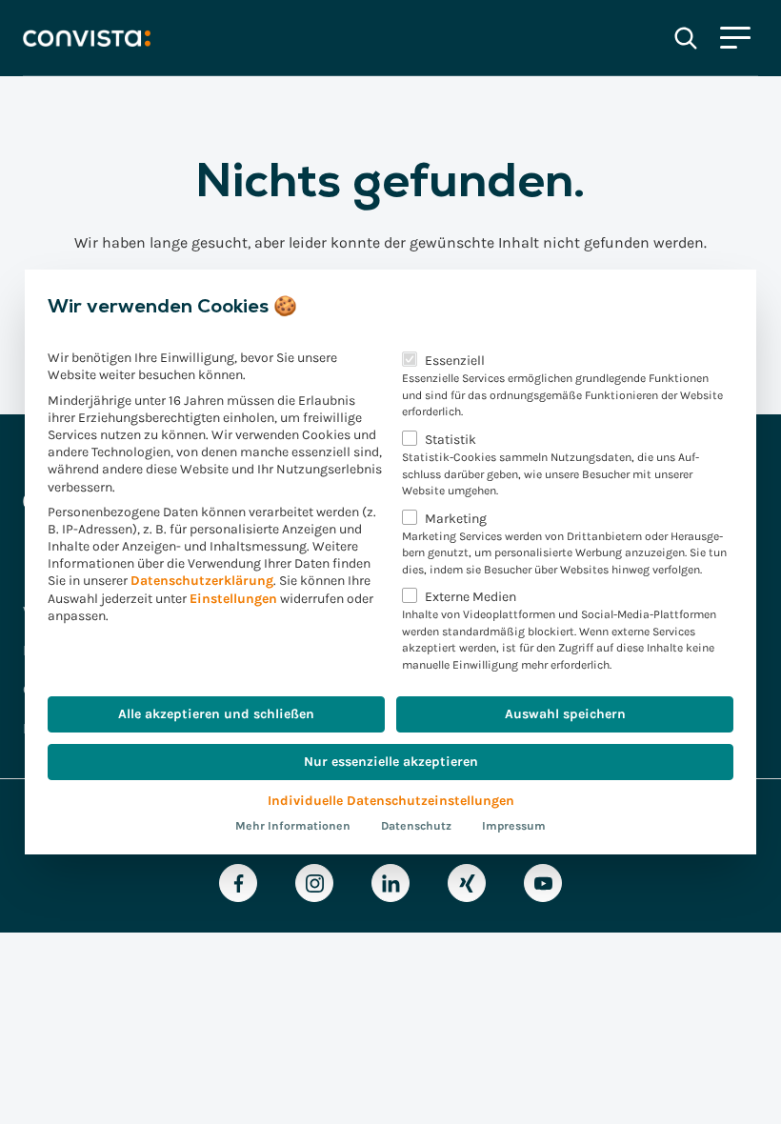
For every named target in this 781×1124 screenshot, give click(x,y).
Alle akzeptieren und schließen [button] (216, 714)
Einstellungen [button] (233, 599)
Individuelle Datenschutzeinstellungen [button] (391, 801)
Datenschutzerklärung (201, 580)
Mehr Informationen (292, 826)
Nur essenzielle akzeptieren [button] (391, 761)
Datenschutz (416, 826)
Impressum (514, 826)
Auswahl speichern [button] (565, 714)
